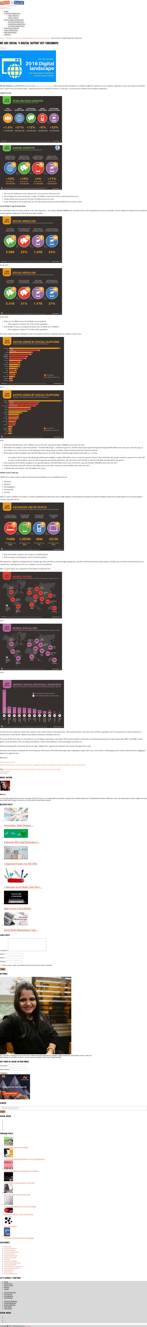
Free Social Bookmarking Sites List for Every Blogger (20, 1206)
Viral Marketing (11, 30)
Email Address (4, 1069)
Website (2, 961)
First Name (3, 1066)
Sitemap (6, 1287)
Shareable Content (12, 38)
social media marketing (12, 769)
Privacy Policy (8, 1285)
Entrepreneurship (10, 1250)
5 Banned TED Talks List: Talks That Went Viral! (18, 1214)
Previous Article (5, 771)
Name (2, 954)
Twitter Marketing (16, 22)
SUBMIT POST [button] (5, 8)
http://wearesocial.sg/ (7, 762)
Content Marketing (12, 13)
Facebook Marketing (16, 24)
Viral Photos (13, 15)
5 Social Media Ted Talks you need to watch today (19, 1183)
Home (6, 11)
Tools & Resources (10, 1292)
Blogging (8, 1246)
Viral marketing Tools (42, 38)
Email (2, 958)
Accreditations (8, 1296)
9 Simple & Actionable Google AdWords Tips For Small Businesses (24, 1159)
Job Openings (8, 1298)
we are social (40, 769)
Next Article (4, 773)
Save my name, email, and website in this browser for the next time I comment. (27, 965)
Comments (4, 950)
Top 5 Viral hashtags (10, 1226)
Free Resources (10, 32)
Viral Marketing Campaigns (13, 1266)
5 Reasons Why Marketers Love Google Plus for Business (21, 1171)
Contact (7, 34)
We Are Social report (53, 769)
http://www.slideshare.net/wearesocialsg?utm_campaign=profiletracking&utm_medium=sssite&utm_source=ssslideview (43, 765)
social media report (28, 769)
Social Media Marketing (14, 20)
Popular (7, 1259)
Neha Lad (3, 48)
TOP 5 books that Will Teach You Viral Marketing (19, 1238)
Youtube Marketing (16, 26)
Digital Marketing (10, 1248)
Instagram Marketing (11, 1255)
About (6, 1282)
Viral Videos (13, 18)
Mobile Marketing (10, 1257)
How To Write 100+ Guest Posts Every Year (17, 1194)
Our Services (8, 1294)
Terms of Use (8, 1283)
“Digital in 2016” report (44, 86)
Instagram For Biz (11, 28)
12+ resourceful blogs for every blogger (16, 1147)
